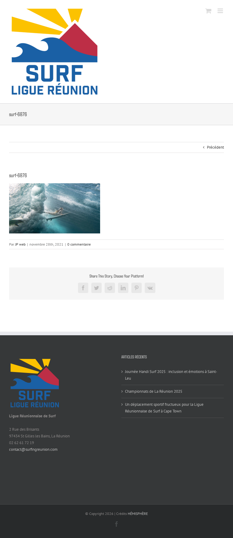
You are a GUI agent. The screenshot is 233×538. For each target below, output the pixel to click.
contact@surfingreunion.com (33, 449)
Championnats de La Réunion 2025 (153, 391)
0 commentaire (79, 244)
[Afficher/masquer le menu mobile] (221, 11)
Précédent (215, 147)
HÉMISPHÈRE (138, 513)
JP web (20, 244)
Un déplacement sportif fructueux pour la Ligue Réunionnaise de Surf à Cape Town (164, 408)
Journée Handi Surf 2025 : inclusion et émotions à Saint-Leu (171, 375)
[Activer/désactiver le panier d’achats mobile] (208, 11)
